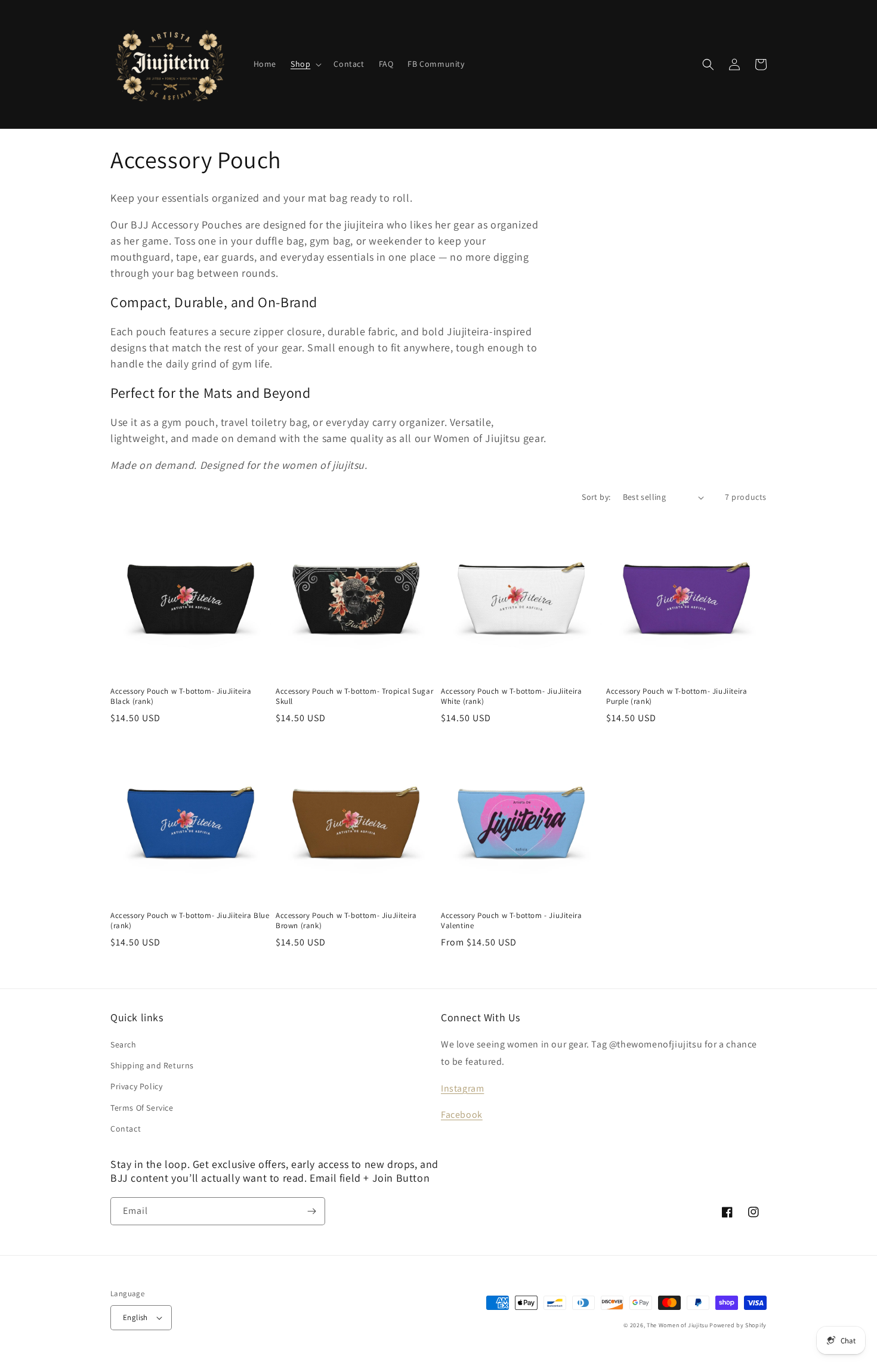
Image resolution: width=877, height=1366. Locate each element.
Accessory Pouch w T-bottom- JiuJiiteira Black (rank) (180, 696)
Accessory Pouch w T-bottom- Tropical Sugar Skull (354, 696)
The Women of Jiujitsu (677, 1325)
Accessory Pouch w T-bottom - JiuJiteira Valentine (511, 921)
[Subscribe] (311, 1211)
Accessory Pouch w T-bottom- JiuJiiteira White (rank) (511, 696)
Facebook (462, 1114)
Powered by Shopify (738, 1325)
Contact (125, 1128)
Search (123, 1044)
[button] (304, 63)
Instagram (462, 1088)
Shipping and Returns (152, 1065)
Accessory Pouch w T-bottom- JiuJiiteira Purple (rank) (676, 696)
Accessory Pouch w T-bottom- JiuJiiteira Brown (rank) (346, 921)
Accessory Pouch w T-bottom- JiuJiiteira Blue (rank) (189, 921)
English (135, 1317)
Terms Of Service (142, 1107)
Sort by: (596, 497)
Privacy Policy (136, 1086)
